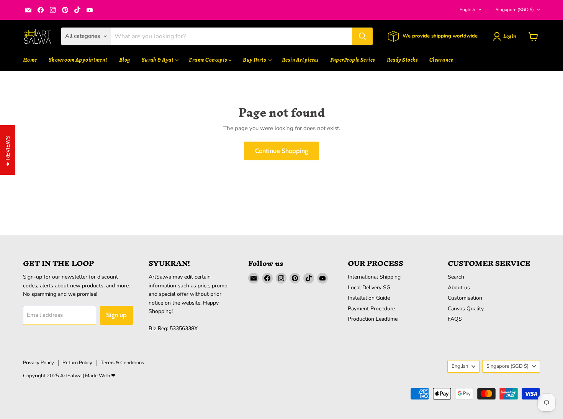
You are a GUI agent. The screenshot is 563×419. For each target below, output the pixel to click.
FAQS (455, 319)
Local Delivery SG (369, 287)
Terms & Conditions (122, 362)
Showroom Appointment (78, 60)
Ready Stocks (402, 60)
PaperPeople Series (352, 60)
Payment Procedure (371, 308)
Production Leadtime (373, 319)
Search (456, 276)
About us (459, 287)
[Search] (362, 36)
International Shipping (374, 276)
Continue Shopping (281, 151)
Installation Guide (369, 298)
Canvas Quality (466, 308)
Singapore (515, 10)
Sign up (116, 315)
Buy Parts (255, 60)
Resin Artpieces (300, 60)
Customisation (465, 298)
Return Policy (77, 362)
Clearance (441, 60)
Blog (124, 60)
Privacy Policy (38, 362)
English (467, 10)
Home (30, 60)
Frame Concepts (208, 60)
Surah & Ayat (158, 60)
